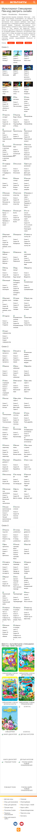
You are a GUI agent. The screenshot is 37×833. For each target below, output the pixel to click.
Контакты (23, 816)
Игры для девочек (10, 804)
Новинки (23, 799)
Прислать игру (25, 813)
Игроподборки (25, 802)
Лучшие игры (8, 807)
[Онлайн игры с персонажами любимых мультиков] (18, 2)
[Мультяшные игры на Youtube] (22, 824)
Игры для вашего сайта (10, 818)
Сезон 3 (28, 43)
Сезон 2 (19, 43)
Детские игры (8, 799)
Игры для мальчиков (11, 802)
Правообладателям (26, 810)
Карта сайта (24, 807)
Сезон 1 (11, 43)
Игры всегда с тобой (27, 804)
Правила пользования (8, 813)
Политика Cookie (10, 810)
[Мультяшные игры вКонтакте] (15, 824)
